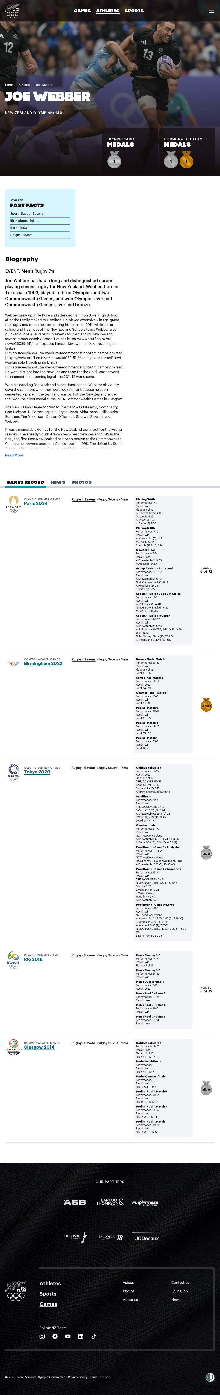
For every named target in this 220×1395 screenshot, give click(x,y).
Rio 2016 (33, 959)
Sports (134, 11)
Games (82, 11)
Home (9, 85)
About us (130, 1300)
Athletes (108, 11)
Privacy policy (77, 1377)
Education (179, 1291)
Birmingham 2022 (43, 663)
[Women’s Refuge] (210, 1377)
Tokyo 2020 (37, 772)
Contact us (180, 1282)
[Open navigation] (211, 10)
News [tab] (58, 483)
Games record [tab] (25, 483)
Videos (128, 1282)
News (175, 1300)
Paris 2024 (36, 503)
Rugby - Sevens (84, 499)
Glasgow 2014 (39, 1047)
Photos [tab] (82, 483)
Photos (128, 1291)
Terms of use (99, 1377)
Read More (14, 455)
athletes (25, 85)
